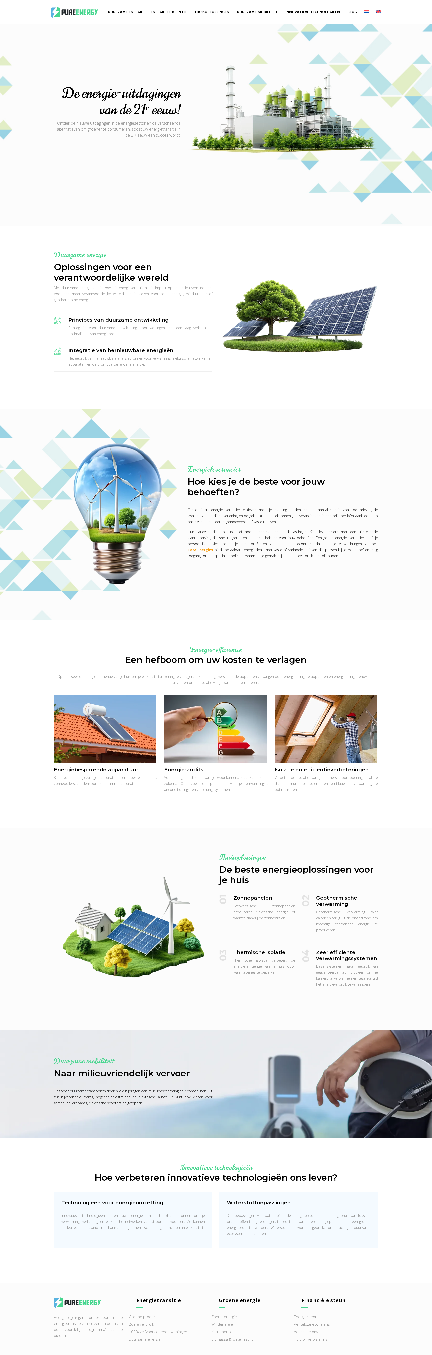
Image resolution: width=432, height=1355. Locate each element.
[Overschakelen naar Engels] (377, 12)
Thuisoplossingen (212, 11)
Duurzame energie (125, 11)
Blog (352, 11)
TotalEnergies (200, 549)
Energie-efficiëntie (169, 11)
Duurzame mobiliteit (257, 11)
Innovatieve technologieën (313, 11)
